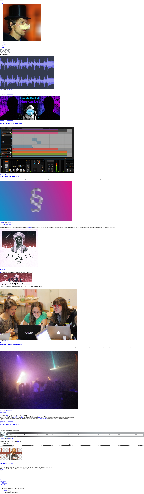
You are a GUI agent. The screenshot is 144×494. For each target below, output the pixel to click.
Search (2, 2)
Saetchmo (22, 417)
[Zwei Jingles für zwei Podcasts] (37, 172)
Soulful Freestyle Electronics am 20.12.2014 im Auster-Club (9, 424)
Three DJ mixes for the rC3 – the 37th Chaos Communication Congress (11, 123)
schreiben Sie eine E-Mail (5, 490)
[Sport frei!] (11, 459)
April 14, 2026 (2, 89)
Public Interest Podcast (117, 179)
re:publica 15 (6, 415)
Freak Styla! (2, 422)
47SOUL (1, 272)
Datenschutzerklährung (4, 483)
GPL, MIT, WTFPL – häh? (5, 224)
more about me (5, 41)
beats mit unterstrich (4, 412)
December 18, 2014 (2, 421)
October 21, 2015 (2, 341)
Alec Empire (39, 417)
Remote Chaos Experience (5, 121)
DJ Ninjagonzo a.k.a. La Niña (18, 416)
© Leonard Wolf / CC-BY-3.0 (7, 340)
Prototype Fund (30, 227)
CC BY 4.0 (2, 484)
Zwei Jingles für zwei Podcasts (6, 174)
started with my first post (10, 94)
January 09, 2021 (2, 120)
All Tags (4, 46)
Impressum (3, 47)
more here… (1, 125)
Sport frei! (2, 461)
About (2, 3)
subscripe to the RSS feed (3, 481)
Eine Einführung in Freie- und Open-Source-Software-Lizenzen (10, 225)
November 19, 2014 (2, 438)
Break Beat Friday (4, 91)
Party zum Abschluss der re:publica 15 (6, 413)
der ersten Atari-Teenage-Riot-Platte (43, 418)
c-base (18, 441)
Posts (2, 45)
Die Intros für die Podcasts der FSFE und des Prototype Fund (9, 176)
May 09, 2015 (2, 410)
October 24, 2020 (2, 173)
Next (0, 479)
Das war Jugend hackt (4, 342)
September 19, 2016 (2, 267)
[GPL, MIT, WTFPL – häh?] (36, 221)
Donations (4, 44)
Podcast (4, 42)
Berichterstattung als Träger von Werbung (6, 463)
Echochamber (15, 417)
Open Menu (2, 0)
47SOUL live (2, 269)
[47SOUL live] (19, 266)
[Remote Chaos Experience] (30, 119)
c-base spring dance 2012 (5, 439)
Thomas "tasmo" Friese (9, 89)
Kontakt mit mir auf (27, 487)
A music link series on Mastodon (5, 92)
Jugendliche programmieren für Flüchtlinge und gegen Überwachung (11, 344)
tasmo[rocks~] (6, 485)
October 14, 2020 (2, 222)
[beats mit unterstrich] (39, 409)
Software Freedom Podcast (109, 179)
